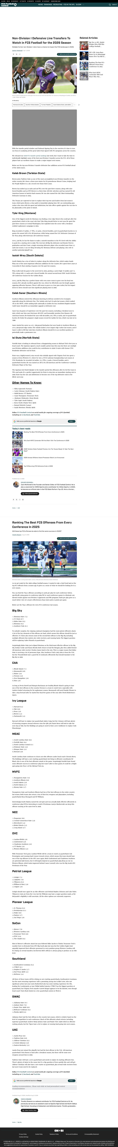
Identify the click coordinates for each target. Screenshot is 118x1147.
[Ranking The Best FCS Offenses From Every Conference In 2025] (93, 66)
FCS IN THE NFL (69, 4)
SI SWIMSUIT (14, 1)
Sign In (114, 4)
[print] (23, 499)
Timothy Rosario (16, 535)
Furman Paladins (46, 105)
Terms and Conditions (72, 1134)
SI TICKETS (23, 1)
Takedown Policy (54, 1134)
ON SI (8, 1)
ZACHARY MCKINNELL (27, 482)
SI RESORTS (30, 1)
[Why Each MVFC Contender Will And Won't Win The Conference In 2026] (93, 76)
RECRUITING (57, 4)
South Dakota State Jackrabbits (62, 105)
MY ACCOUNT (46, 1)
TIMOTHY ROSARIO (26, 1099)
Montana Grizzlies (18, 105)
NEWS (40, 4)
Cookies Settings (23, 1137)
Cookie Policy (39, 1134)
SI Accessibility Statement (92, 1134)
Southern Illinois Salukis (32, 105)
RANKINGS (48, 4)
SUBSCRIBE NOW (55, 1)
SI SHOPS (38, 1)
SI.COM (3, 1)
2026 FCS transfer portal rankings (35, 156)
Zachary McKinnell (17, 50)
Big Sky (20, 1122)
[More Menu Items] (83, 5)
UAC (19, 508)
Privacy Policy (23, 1134)
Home (14, 508)
